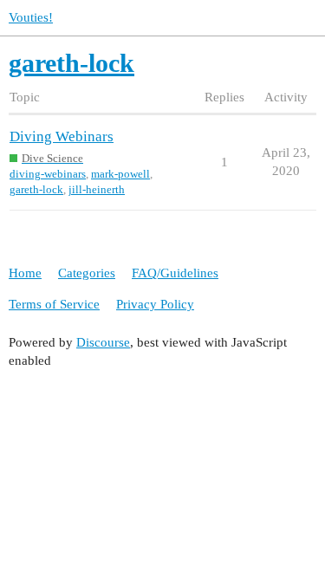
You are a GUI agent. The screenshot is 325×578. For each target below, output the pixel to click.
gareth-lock (36, 189)
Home (25, 273)
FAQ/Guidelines (175, 273)
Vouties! (31, 17)
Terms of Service (54, 304)
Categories (86, 273)
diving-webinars (48, 173)
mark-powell (120, 173)
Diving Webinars (62, 136)
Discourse (103, 342)
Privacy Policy (155, 304)
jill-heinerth (96, 189)
